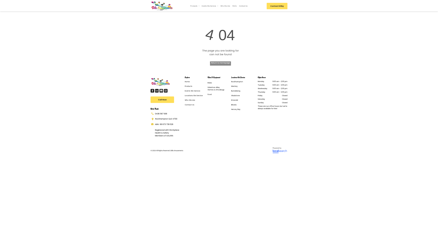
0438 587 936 (161, 113)
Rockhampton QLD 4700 (166, 119)
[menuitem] (195, 6)
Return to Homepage (220, 63)
